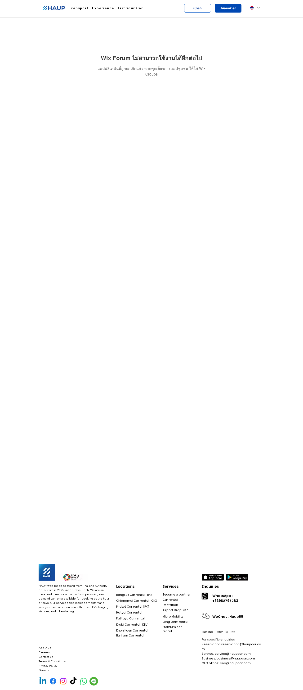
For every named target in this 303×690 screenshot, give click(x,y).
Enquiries (210, 586)
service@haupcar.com (233, 653)
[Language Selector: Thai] (255, 7)
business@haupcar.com (236, 658)
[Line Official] (93, 681)
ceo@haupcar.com (235, 663)
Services (171, 586)
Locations (125, 586)
